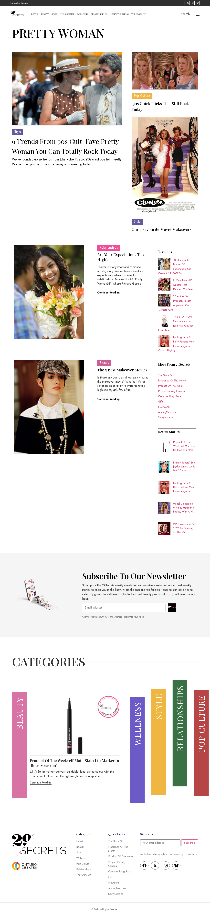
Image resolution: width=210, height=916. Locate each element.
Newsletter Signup (19, 3)
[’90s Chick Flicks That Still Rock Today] (165, 71)
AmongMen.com (167, 412)
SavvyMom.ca (165, 417)
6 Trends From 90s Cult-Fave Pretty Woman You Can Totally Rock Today (65, 146)
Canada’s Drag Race (169, 396)
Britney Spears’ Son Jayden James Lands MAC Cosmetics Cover (184, 467)
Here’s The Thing (119, 14)
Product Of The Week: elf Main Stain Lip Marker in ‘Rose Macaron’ (184, 446)
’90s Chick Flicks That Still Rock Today (160, 106)
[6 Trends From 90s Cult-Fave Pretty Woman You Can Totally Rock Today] (67, 88)
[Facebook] (144, 865)
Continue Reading (108, 292)
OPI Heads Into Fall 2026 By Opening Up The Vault (184, 528)
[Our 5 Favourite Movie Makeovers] (165, 166)
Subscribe (189, 843)
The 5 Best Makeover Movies (122, 369)
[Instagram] (166, 865)
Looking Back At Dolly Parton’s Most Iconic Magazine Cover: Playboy (183, 487)
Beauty (45, 14)
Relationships (99, 14)
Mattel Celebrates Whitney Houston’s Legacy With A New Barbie (184, 508)
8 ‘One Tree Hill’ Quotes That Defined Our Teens (184, 285)
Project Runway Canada (171, 391)
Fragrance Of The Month (172, 380)
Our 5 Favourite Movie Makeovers (161, 229)
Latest (34, 14)
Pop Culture (67, 14)
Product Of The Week (170, 386)
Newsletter (164, 407)
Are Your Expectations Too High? (120, 257)
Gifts (160, 401)
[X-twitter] (155, 865)
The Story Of (138, 14)
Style (55, 14)
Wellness (82, 14)
